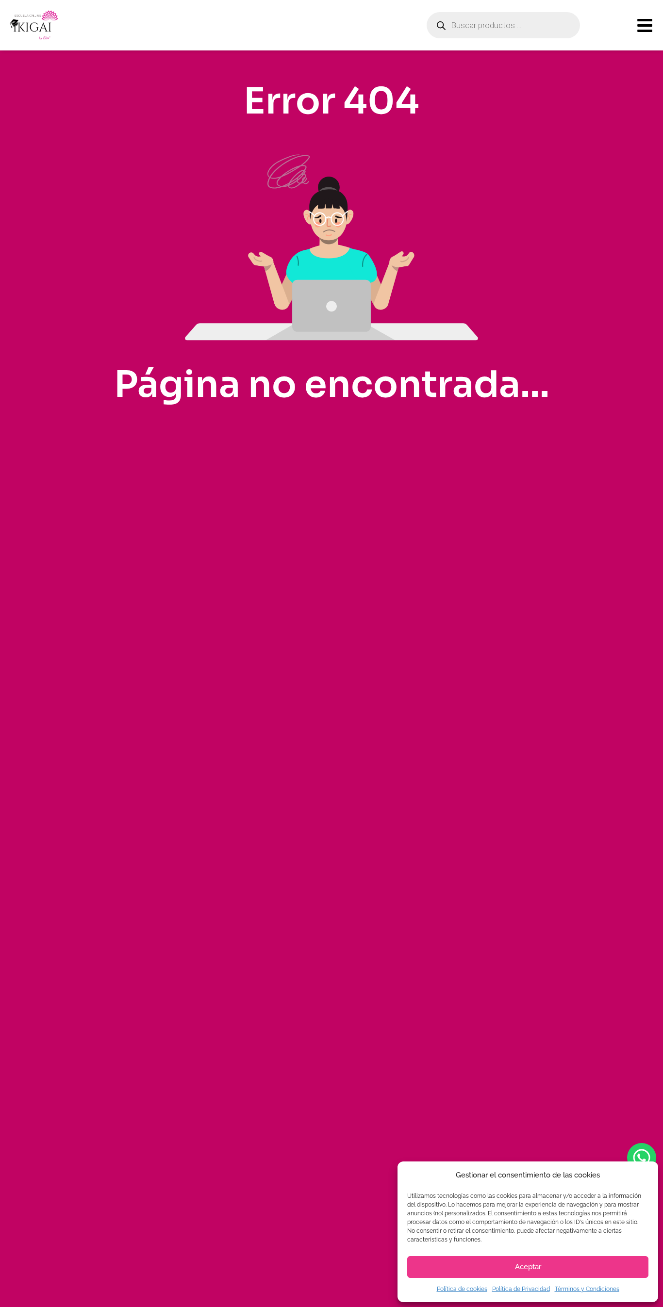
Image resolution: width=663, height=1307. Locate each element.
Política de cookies (462, 1289)
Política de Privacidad (521, 1289)
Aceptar (528, 1266)
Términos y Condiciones (587, 1289)
